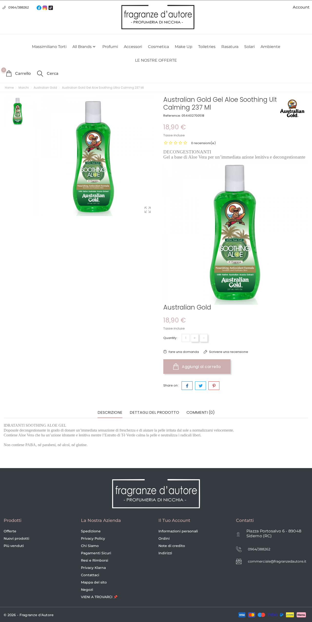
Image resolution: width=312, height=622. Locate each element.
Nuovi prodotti (16, 538)
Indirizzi (165, 553)
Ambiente (270, 46)
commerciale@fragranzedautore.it (277, 561)
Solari (249, 46)
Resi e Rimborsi (94, 560)
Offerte (10, 531)
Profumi (110, 46)
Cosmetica (158, 46)
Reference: (172, 115)
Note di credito (171, 546)
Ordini (164, 538)
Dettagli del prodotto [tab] (154, 412)
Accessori (133, 46)
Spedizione (91, 531)
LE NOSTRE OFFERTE (156, 60)
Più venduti (14, 546)
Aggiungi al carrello (201, 366)
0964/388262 (18, 7)
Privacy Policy (93, 538)
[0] (8, 73)
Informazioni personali (178, 531)
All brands (84, 46)
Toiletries (206, 46)
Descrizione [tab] (110, 412)
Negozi (87, 589)
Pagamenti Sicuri (96, 553)
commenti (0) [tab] (200, 412)
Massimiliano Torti (49, 46)
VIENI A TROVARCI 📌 (99, 597)
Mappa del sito (94, 582)
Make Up (183, 46)
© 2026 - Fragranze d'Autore (29, 615)
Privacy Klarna (93, 567)
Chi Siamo (90, 546)
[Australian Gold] (292, 108)
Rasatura (229, 46)
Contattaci (90, 575)
